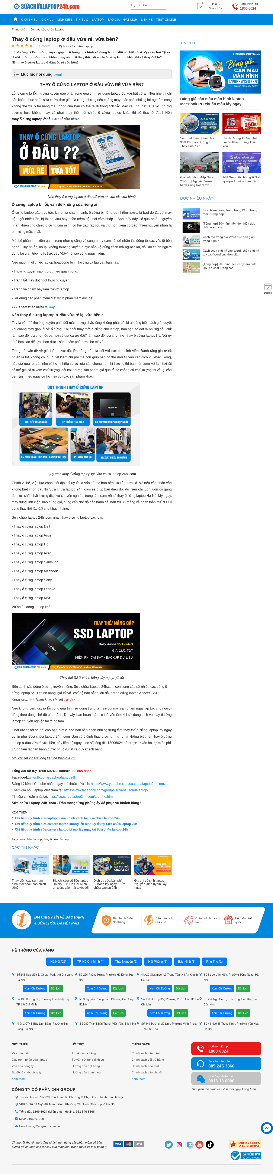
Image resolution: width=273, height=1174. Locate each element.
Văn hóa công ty (23, 1066)
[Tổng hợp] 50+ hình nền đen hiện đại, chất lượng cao (229, 225)
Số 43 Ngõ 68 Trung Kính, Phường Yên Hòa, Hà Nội (231, 1026)
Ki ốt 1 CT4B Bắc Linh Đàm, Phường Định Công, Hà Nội (42, 1026)
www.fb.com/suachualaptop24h (52, 777)
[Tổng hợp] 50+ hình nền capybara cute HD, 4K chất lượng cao (230, 266)
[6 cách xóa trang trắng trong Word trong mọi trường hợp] (191, 214)
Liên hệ (146, 19)
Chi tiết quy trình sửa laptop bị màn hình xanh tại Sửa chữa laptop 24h (67, 818)
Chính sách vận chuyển (147, 1072)
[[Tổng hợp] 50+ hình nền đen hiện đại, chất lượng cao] (191, 228)
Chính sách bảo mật (145, 1066)
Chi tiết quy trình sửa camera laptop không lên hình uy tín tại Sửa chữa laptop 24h (76, 824)
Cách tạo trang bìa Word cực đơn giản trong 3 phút (229, 238)
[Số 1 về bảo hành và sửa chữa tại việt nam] (21, 920)
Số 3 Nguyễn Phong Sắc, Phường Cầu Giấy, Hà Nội (106, 1002)
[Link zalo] (189, 1145)
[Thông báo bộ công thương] (245, 1156)
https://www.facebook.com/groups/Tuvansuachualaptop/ (106, 790)
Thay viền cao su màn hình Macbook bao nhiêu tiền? (29, 884)
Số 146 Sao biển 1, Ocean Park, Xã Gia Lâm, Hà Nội (44, 977)
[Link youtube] (199, 1145)
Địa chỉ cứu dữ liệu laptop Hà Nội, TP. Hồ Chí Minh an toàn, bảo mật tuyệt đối (71, 884)
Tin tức (82, 19)
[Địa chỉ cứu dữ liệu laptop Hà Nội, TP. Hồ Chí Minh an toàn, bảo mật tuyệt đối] (71, 865)
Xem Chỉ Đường (35, 988)
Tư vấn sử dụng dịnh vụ (88, 1059)
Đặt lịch (130, 19)
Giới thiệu (29, 19)
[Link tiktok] (209, 1145)
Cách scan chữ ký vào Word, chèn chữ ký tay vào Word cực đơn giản (231, 252)
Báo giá (113, 19)
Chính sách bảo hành (146, 1053)
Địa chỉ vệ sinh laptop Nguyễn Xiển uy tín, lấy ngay (150, 884)
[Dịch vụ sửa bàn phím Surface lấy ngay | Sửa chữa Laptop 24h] (112, 865)
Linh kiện (64, 19)
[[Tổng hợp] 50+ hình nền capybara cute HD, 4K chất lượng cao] (191, 268)
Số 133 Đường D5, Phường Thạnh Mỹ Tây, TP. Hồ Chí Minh (43, 1002)
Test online (166, 19)
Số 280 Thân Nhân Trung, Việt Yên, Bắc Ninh (108, 1023)
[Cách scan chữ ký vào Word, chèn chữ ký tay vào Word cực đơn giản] (191, 255)
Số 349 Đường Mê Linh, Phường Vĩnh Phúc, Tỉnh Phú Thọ (169, 1026)
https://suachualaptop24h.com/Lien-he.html (81, 796)
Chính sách (141, 1044)
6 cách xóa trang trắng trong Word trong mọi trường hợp (230, 212)
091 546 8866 (85, 1111)
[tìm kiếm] (133, 6)
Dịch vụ (47, 19)
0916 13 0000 (221, 1081)
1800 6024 (248, 8)
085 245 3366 (221, 1066)
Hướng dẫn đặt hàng (86, 1066)
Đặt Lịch (56, 988)
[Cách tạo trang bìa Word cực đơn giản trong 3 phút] (191, 241)
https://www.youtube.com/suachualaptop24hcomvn (129, 784)
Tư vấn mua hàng (84, 1053)
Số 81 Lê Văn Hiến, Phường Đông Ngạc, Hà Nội (231, 977)
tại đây (50, 307)
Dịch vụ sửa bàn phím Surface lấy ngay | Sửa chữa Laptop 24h (109, 884)
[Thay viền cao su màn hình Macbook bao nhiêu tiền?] (30, 865)
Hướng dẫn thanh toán (87, 1072)
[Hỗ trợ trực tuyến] (267, 1128)
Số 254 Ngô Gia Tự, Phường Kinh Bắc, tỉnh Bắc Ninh (231, 1002)
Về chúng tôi (20, 1053)
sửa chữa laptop (31, 839)
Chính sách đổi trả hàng (148, 1059)
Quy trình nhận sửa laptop (29, 1059)
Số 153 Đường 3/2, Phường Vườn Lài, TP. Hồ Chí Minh (170, 1002)
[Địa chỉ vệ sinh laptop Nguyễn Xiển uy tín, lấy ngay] (153, 865)
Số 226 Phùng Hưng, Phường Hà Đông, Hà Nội (106, 977)
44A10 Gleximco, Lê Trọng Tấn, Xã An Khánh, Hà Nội (170, 977)
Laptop (98, 19)
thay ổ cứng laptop (56, 839)
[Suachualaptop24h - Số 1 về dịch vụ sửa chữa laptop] (71, 7)
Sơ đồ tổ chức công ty (26, 1072)
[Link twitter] (168, 1145)
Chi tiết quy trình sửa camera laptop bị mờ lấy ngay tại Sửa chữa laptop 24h (71, 829)
